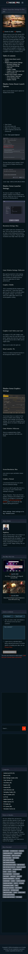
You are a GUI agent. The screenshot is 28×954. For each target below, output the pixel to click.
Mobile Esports (7, 799)
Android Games (17, 853)
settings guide (14, 890)
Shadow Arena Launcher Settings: (14, 62)
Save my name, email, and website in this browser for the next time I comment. (14, 621)
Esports (5, 785)
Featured (5, 787)
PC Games (6, 806)
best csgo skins (7, 857)
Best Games (15, 857)
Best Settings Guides (9, 778)
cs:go (4, 871)
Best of (5, 775)
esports (19, 876)
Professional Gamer (8, 885)
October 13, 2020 (8, 31)
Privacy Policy (8, 647)
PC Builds (6, 804)
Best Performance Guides (9, 864)
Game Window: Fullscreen (14, 76)
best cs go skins (16, 855)
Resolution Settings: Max (13, 64)
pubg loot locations (8, 887)
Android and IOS (7, 773)
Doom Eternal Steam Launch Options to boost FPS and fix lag (14, 598)
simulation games (7, 892)
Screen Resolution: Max (13, 78)
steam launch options (8, 894)
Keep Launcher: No (12, 73)
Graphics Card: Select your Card (15, 71)
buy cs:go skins (7, 869)
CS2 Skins (6, 782)
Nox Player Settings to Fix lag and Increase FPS (14, 577)
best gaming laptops (8, 860)
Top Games (18, 897)
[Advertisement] (14, 109)
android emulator (7, 853)
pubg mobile (18, 887)
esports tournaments (8, 878)
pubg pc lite (6, 890)
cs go (9, 871)
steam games (22, 892)
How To (16, 883)
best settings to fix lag (9, 867)
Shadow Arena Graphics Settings (13, 74)
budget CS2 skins (21, 867)
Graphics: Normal (11, 79)
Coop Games (6, 780)
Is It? (4, 797)
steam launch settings (8, 897)
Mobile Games (7, 801)
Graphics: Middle (11, 69)
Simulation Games (8, 809)
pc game (21, 883)
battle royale (6, 855)
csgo (14, 871)
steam (15, 892)
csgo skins (6, 876)
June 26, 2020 (14, 595)
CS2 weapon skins (17, 869)
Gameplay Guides (8, 792)
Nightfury (18, 31)
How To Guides (7, 794)
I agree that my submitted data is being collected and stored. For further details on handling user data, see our (15, 644)
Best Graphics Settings (8, 862)
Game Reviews (7, 790)
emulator (13, 876)
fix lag (17, 878)
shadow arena (10, 513)
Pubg (16, 885)
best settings (7, 511)
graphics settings (7, 883)
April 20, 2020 (14, 574)
